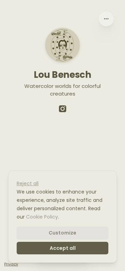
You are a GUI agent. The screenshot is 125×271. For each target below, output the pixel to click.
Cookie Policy (42, 216)
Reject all (28, 183)
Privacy (11, 264)
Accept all (63, 248)
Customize (62, 232)
